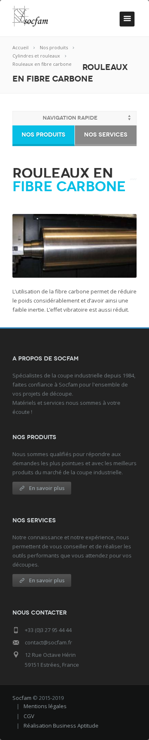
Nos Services (105, 134)
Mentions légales (45, 706)
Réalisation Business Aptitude (61, 725)
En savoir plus (47, 488)
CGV (29, 716)
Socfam (21, 698)
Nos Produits (43, 134)
